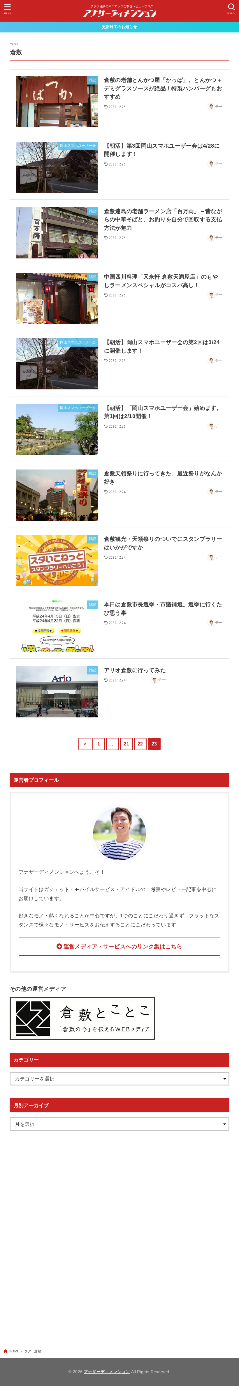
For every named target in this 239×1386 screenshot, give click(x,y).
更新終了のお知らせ (119, 27)
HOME (14, 1351)
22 (140, 743)
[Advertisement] (119, 1231)
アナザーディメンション (107, 1372)
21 (126, 743)
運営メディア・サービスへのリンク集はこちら (123, 946)
